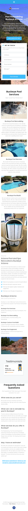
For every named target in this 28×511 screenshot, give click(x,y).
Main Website (12, 504)
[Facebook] (14, 507)
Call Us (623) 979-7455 (14, 38)
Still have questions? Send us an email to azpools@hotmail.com (14, 462)
